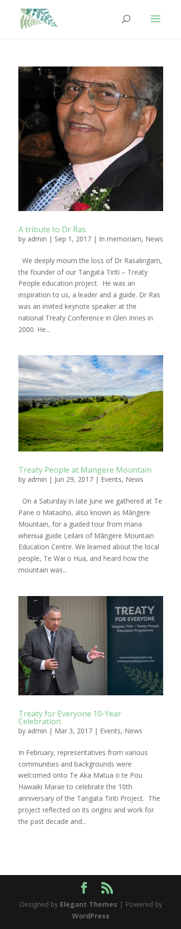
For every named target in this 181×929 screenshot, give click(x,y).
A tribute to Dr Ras (52, 229)
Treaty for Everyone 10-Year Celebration (69, 717)
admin (37, 238)
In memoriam (120, 238)
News (154, 238)
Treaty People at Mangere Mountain (85, 469)
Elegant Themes (88, 904)
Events (111, 479)
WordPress (91, 915)
